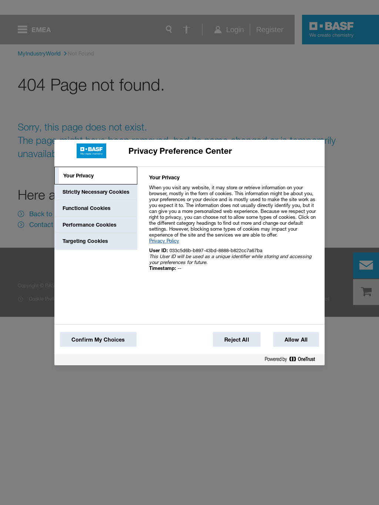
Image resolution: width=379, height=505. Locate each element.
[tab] (96, 175)
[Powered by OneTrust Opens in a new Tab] (293, 360)
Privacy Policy (164, 241)
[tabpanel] (233, 226)
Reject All (236, 339)
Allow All (296, 339)
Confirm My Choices (98, 339)
